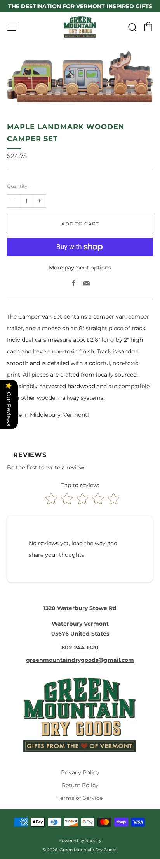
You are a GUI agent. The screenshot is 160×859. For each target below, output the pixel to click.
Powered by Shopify (80, 840)
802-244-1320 (80, 647)
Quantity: (18, 186)
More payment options (80, 267)
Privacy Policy (80, 772)
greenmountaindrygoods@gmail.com (80, 659)
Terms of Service (80, 797)
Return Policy (80, 785)
